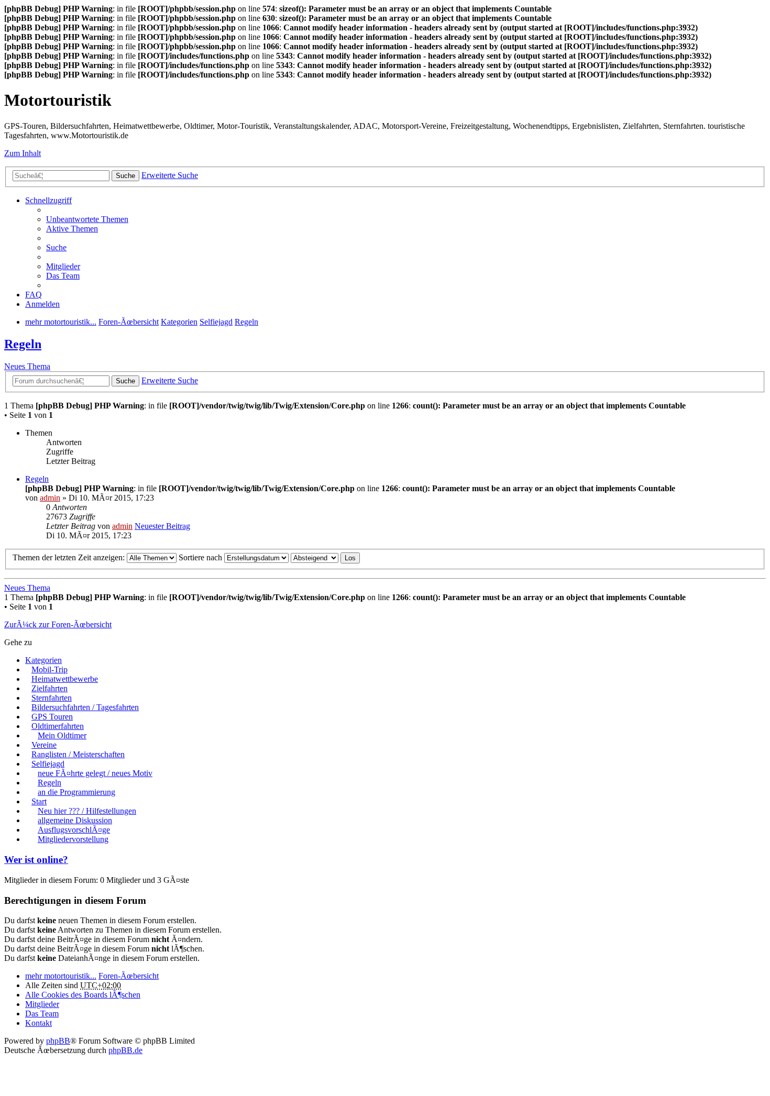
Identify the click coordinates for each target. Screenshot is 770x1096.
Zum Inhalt (22, 153)
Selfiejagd (47, 763)
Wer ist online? (36, 859)
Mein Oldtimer (62, 735)
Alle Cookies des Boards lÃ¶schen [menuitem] (82, 994)
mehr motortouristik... (60, 975)
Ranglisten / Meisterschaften (78, 754)
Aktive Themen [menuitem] (72, 228)
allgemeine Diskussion (75, 820)
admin (50, 497)
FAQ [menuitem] (33, 294)
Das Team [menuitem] (63, 275)
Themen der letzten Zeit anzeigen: (70, 557)
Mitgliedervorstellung (73, 839)
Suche (125, 176)
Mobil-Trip (49, 669)
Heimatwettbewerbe (64, 678)
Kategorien (43, 660)
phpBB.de (125, 1050)
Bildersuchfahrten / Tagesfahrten (85, 707)
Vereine (44, 744)
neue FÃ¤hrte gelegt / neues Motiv (95, 773)
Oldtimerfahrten (57, 726)
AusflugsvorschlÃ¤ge (74, 829)
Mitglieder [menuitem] (63, 266)
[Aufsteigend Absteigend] (314, 557)
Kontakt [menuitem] (38, 1022)
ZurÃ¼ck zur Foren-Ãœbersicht (58, 624)
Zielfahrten (49, 688)
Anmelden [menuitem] (42, 304)
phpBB (58, 1040)
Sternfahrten (51, 697)
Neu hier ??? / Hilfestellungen (87, 810)
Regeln (22, 344)
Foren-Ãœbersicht (128, 975)
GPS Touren (52, 716)
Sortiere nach (201, 557)
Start (39, 801)
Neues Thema (27, 366)
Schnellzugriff (48, 200)
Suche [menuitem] (56, 247)
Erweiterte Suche (169, 175)
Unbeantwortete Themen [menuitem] (87, 219)
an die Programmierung (76, 792)
